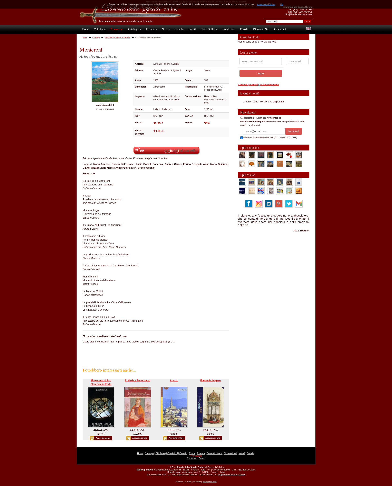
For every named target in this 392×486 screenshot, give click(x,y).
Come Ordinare (209, 29)
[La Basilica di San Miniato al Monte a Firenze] (270, 163)
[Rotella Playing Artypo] (261, 190)
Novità (166, 29)
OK (281, 4)
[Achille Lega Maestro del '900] (279, 154)
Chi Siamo (100, 29)
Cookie (244, 29)
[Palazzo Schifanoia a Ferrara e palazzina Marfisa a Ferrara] (270, 182)
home (85, 37)
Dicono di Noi (261, 29)
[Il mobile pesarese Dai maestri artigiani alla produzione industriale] (251, 163)
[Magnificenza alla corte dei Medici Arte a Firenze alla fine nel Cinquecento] (289, 163)
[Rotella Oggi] (270, 190)
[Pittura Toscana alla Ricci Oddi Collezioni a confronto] (298, 163)
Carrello (179, 29)
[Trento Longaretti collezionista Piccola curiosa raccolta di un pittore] (279, 182)
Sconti (202, 458)
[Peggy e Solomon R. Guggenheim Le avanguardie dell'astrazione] (279, 190)
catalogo (96, 37)
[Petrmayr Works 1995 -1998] (251, 190)
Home (85, 29)
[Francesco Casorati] (298, 182)
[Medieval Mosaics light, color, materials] (261, 163)
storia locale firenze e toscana (117, 37)
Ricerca (150, 29)
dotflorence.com (210, 482)
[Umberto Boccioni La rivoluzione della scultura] (298, 154)
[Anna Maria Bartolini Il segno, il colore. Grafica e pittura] (242, 182)
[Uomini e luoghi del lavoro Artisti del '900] (251, 182)
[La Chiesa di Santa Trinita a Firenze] (242, 154)
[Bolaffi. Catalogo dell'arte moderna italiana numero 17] (289, 182)
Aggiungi (180, 150)
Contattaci (280, 29)
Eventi (192, 29)
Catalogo (133, 29)
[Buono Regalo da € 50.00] (289, 154)
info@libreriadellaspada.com (231, 474)
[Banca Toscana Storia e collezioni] (270, 154)
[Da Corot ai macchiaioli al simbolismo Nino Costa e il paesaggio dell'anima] (261, 182)
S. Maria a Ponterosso (137, 380)
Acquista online (103, 438)
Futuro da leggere (210, 380)
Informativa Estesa (266, 4)
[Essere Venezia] (261, 154)
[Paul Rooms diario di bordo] (289, 190)
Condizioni (229, 29)
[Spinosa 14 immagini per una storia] (242, 190)
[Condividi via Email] (298, 203)
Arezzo (174, 380)
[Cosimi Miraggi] (298, 190)
